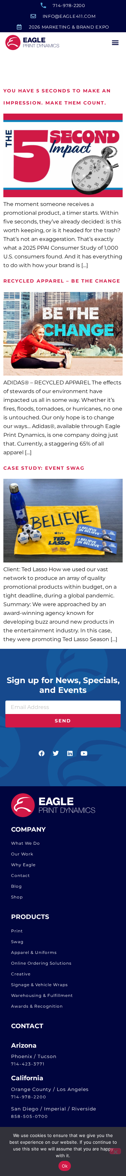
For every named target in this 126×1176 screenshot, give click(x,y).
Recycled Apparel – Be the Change (61, 281)
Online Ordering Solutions (41, 963)
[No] (115, 1151)
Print (17, 930)
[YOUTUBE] (84, 753)
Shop (17, 896)
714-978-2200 (28, 1096)
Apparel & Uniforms (34, 952)
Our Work (22, 853)
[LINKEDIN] (70, 753)
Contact (20, 875)
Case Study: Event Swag (44, 468)
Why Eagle (23, 864)
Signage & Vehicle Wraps (39, 984)
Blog (16, 886)
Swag (17, 941)
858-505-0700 (29, 1116)
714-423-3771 (28, 1063)
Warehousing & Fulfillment (42, 995)
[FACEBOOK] (42, 753)
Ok (65, 1166)
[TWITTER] (56, 753)
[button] (115, 42)
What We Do (25, 843)
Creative (21, 973)
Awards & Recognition (37, 1006)
